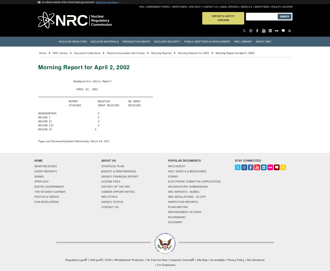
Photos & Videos (46, 196)
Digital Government (49, 186)
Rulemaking (177, 217)
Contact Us (210, 7)
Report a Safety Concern (223, 18)
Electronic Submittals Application (194, 181)
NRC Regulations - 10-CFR (186, 196)
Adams (39, 176)
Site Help (195, 7)
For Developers (46, 201)
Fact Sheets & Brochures (187, 171)
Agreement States (158, 7)
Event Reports (45, 171)
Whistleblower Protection (129, 259)
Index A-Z (246, 7)
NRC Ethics (109, 196)
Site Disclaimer (256, 259)
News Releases (45, 166)
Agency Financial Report (120, 176)
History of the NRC (115, 186)
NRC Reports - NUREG (183, 191)
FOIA (108, 259)
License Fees (110, 181)
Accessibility (217, 259)
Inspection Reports (183, 201)
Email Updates (229, 7)
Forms (173, 176)
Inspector (181, 259)
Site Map (202, 259)
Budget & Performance (118, 171)
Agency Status (112, 201)
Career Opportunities (118, 191)
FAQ (141, 7)
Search (284, 16)
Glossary (175, 222)
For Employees (166, 264)
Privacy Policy (235, 259)
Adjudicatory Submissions (188, 186)
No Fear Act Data (157, 259)
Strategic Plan (112, 166)
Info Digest (176, 166)
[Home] (57, 20)
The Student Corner (49, 191)
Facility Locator (282, 7)
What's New (179, 7)
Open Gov (41, 181)
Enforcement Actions (184, 212)
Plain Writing (178, 207)
